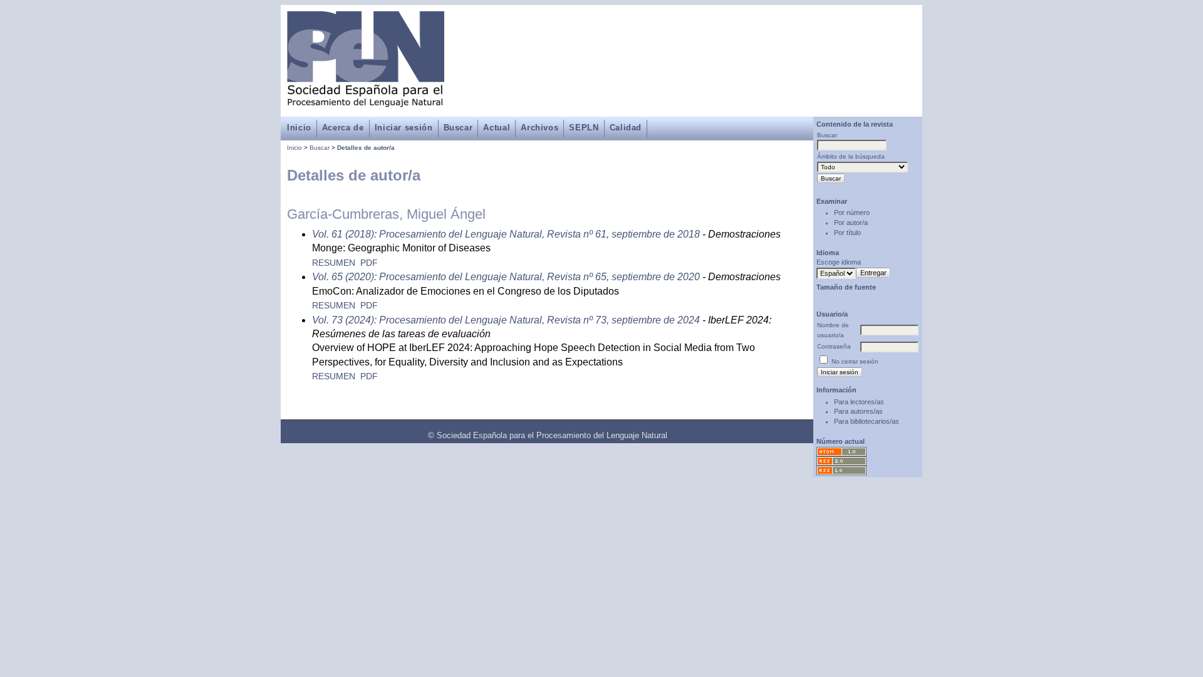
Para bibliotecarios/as (866, 421)
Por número (852, 212)
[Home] (365, 100)
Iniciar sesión (404, 127)
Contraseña (834, 346)
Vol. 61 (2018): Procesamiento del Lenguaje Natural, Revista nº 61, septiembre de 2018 (506, 234)
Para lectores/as (859, 402)
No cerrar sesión (854, 361)
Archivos (539, 127)
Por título (847, 232)
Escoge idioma (838, 262)
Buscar (458, 127)
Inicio (299, 127)
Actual (496, 127)
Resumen (333, 263)
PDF (369, 263)
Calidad (626, 127)
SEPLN (583, 127)
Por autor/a (851, 222)
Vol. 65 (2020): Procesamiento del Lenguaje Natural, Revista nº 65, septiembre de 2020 (506, 276)
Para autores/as (858, 411)
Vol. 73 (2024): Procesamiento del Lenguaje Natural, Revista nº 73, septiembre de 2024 (506, 320)
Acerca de (343, 127)
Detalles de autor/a (366, 147)
